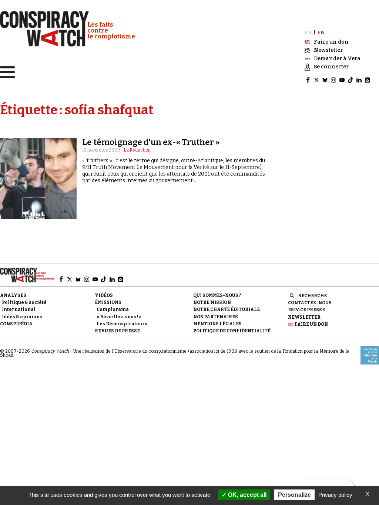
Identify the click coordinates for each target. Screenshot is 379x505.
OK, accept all (246, 495)
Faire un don (311, 324)
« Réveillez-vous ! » (119, 316)
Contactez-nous (310, 302)
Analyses (13, 295)
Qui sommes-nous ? (217, 295)
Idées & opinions (22, 316)
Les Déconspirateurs (122, 323)
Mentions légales (217, 323)
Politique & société (24, 302)
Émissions (108, 302)
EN (321, 33)
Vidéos (104, 295)
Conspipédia (16, 323)
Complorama (113, 309)
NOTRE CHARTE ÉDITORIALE (226, 309)
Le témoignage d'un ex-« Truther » (151, 142)
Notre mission (212, 302)
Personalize (294, 495)
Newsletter (304, 317)
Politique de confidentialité (232, 330)
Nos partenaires (215, 316)
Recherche (312, 295)
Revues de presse (117, 330)
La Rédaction (137, 150)
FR (308, 33)
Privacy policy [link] (335, 495)
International (19, 309)
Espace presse (306, 309)
